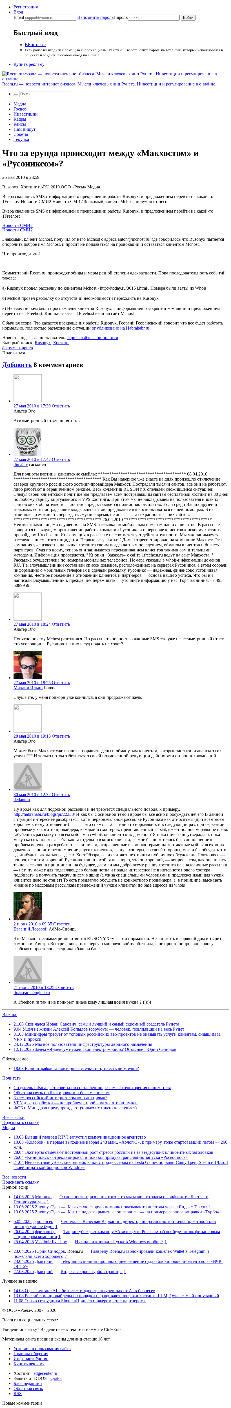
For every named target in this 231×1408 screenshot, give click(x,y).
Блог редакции (28, 1383)
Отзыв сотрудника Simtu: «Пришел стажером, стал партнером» (80, 1300)
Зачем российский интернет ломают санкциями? (60, 1097)
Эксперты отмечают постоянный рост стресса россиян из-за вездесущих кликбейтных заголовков (119, 1152)
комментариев (17, 347)
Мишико (43, 1196)
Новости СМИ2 (17, 225)
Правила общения (31, 1353)
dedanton (22, 799)
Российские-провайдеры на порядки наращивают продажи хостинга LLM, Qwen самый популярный (116, 1295)
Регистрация (26, 6)
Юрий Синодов (50, 1251)
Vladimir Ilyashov (51, 1241)
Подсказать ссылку (20, 1122)
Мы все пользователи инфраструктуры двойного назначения (83, 1044)
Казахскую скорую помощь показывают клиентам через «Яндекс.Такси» (138, 1206)
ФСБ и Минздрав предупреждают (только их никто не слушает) (75, 1107)
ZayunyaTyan (47, 1206)
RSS (18, 1393)
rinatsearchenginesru (32, 992)
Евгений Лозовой (31, 929)
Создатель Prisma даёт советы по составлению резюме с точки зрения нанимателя (92, 1087)
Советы (21, 134)
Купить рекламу (29, 64)
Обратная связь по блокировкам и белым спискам (62, 1092)
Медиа (20, 104)
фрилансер (43, 1221)
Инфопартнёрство (31, 1358)
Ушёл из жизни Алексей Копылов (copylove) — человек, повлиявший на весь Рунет (99, 1029)
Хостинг (61, 342)
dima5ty (21, 464)
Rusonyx (43, 342)
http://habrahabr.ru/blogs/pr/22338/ (44, 814)
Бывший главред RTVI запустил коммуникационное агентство (85, 1137)
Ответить (61, 406)
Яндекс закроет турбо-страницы (92, 1271)
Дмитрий (44, 1261)
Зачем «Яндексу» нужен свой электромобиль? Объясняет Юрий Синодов (95, 1049)
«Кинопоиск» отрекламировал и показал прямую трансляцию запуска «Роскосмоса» (106, 1157)
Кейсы (20, 124)
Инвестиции (26, 114)
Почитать (11, 1078)
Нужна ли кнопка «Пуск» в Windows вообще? (119, 1241)
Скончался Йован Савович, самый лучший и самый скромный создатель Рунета (96, 1024)
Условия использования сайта (42, 1348)
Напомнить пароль (95, 17)
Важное (9, 1014)
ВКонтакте (35, 44)
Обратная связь (28, 1388)
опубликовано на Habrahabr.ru (120, 328)
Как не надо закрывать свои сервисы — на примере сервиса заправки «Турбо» (143, 1211)
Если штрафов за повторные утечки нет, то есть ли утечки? (76, 1068)
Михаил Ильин (28, 687)
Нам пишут (24, 129)
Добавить (17, 364)
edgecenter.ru (45, 1373)
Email (19, 17)
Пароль (102, 17)
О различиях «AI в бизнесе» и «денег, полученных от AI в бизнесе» (84, 1290)
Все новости (14, 1177)
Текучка (21, 139)
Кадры (20, 119)
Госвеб (20, 109)
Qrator (56, 1378)
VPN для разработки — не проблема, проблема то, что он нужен (76, 1102)
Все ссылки (13, 1117)
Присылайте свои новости (92, 337)
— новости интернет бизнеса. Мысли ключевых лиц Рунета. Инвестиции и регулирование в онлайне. (109, 84)
